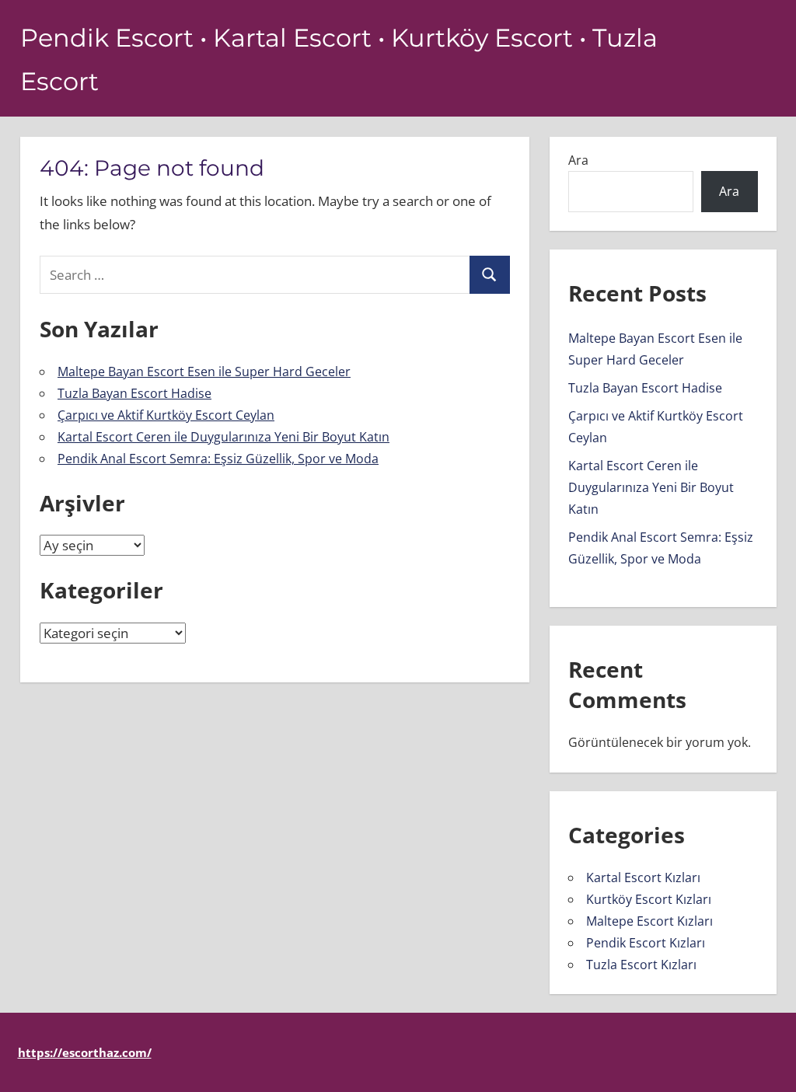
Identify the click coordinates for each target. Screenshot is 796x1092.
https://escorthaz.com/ (85, 1052)
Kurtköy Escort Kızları (648, 899)
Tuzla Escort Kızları (641, 964)
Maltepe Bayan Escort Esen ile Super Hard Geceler (204, 371)
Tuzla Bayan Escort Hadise (134, 393)
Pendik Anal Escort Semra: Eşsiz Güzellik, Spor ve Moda (218, 458)
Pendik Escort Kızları (645, 942)
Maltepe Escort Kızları (649, 921)
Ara (578, 160)
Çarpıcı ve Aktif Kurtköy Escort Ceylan (166, 415)
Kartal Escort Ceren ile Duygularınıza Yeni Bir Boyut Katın (223, 436)
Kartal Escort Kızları (643, 877)
